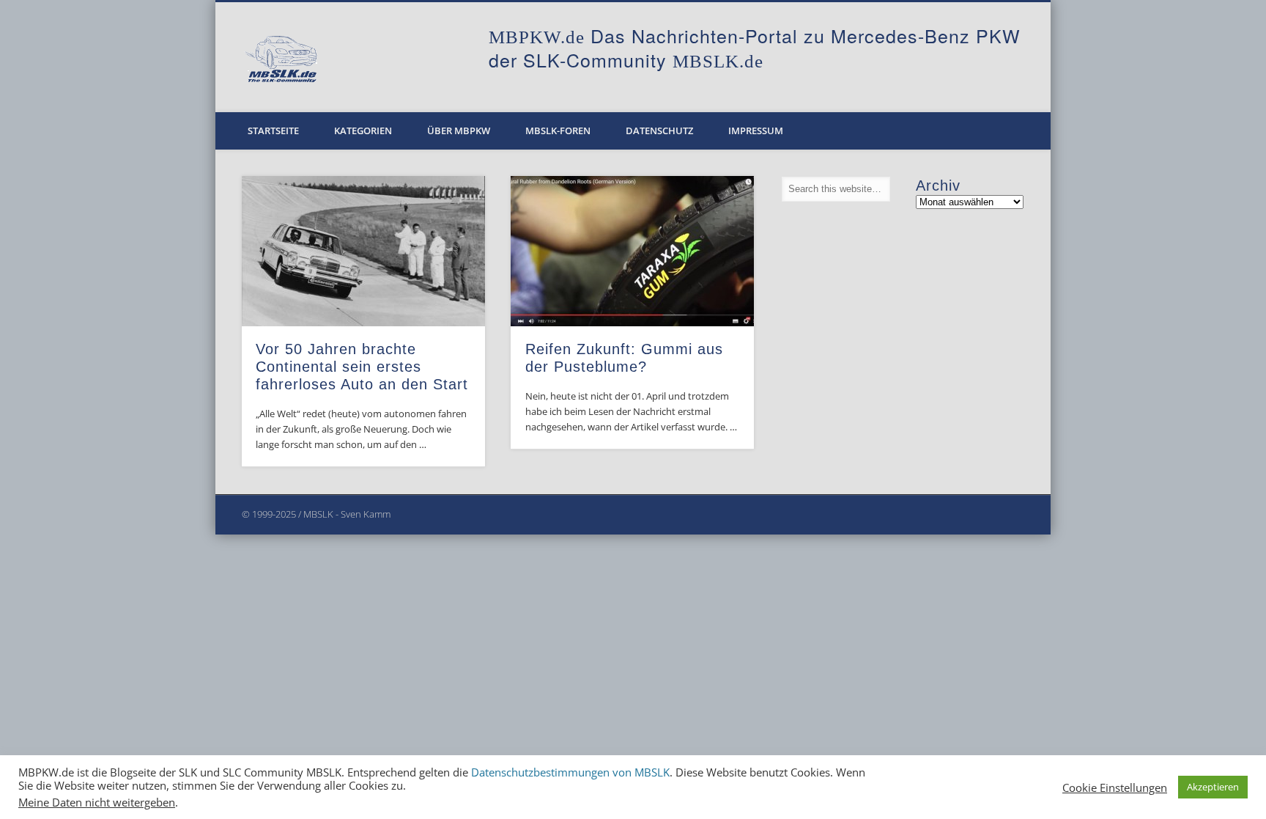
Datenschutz (659, 130)
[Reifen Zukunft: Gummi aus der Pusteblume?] (632, 251)
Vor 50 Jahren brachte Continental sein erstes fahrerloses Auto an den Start (362, 366)
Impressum (755, 130)
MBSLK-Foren (558, 130)
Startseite (273, 130)
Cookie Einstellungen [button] (1114, 787)
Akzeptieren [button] (1213, 786)
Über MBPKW (458, 130)
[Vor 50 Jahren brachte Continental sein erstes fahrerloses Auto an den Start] (363, 251)
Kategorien (363, 130)
